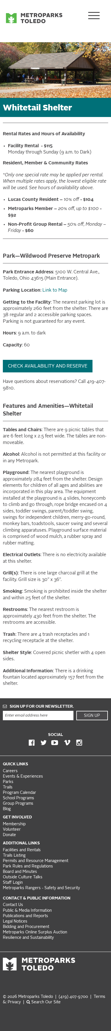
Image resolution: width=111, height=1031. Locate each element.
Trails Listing (14, 856)
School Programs (18, 798)
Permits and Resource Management (35, 861)
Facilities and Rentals (22, 850)
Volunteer (12, 830)
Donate (9, 835)
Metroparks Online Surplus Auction (35, 932)
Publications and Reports (25, 916)
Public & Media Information (27, 911)
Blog (7, 809)
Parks (8, 782)
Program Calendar (19, 793)
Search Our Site (45, 1002)
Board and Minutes (20, 872)
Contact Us (13, 905)
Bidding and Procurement (26, 927)
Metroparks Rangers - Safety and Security (41, 888)
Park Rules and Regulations (28, 866)
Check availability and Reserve (47, 366)
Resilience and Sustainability (28, 938)
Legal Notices (15, 921)
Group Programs (18, 804)
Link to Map (54, 290)
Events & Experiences (23, 776)
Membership (15, 824)
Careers (10, 771)
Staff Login (13, 883)
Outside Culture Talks (22, 877)
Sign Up (92, 716)
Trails (8, 787)
